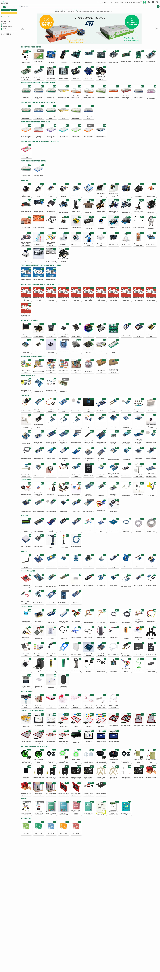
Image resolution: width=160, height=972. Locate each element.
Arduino (4, 23)
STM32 (4, 28)
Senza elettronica (6, 29)
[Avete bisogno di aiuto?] (153, 2)
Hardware (128, 2)
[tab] (89, 43)
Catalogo (9, 10)
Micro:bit (4, 25)
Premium (137, 2)
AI (111, 2)
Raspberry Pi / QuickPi (7, 26)
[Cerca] (158, 6)
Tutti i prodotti (5, 17)
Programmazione (104, 2)
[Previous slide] (22, 29)
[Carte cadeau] (78, 37)
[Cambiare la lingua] (157, 2)
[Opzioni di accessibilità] (148, 2)
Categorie (6, 34)
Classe (122, 2)
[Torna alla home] (4, 2)
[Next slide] (156, 29)
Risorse (116, 2)
